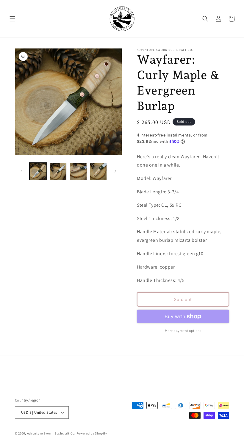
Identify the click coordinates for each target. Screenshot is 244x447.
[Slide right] (115, 171)
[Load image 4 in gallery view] (98, 171)
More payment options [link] (183, 330)
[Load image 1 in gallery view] (38, 171)
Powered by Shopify (91, 433)
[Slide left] (21, 171)
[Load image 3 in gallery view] (78, 171)
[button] (12, 18)
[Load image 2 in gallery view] (58, 171)
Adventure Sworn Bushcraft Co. (51, 433)
